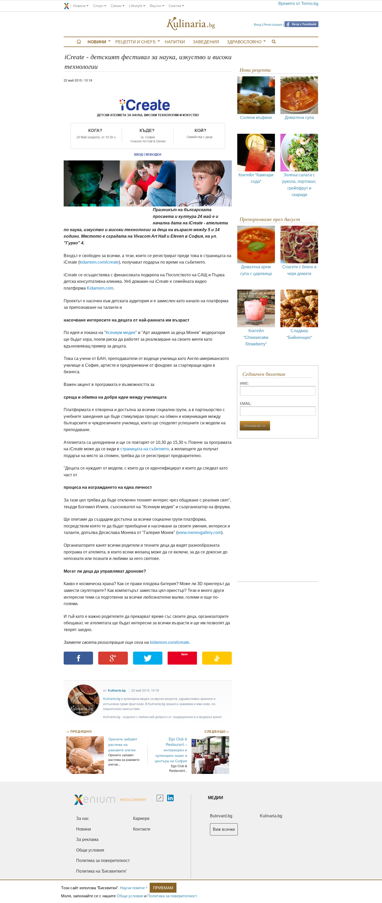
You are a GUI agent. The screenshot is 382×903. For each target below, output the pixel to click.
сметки (175, 6)
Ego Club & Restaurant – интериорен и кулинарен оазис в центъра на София (171, 749)
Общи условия (130, 895)
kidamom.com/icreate (99, 262)
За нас (82, 818)
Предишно (79, 731)
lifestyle (135, 6)
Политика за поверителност (172, 895)
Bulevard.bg (221, 816)
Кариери (141, 818)
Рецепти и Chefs (135, 42)
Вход (257, 24)
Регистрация (273, 24)
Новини (97, 42)
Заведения (206, 42)
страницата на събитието (144, 449)
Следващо (217, 731)
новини (79, 6)
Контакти (141, 829)
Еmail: (246, 403)
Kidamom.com (100, 288)
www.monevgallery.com (199, 532)
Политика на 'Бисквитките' (101, 871)
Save (184, 654)
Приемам (163, 887)
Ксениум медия (120, 332)
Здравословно (244, 42)
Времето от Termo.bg (298, 3)
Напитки (175, 42)
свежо (116, 6)
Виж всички (224, 829)
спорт (98, 6)
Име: (244, 383)
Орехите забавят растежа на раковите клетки (122, 744)
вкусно (155, 6)
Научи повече (132, 887)
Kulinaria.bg (117, 690)
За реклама (87, 839)
